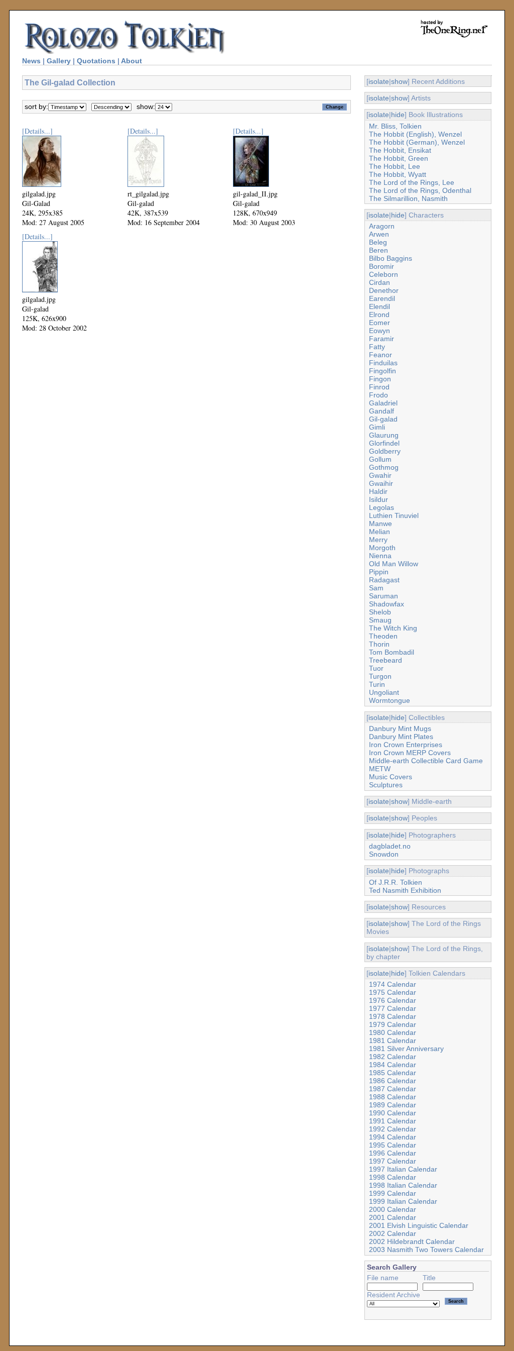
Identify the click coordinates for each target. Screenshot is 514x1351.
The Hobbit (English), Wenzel (415, 134)
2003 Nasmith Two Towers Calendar (426, 1249)
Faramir (381, 339)
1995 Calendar (392, 1145)
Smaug (380, 620)
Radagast (384, 580)
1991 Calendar (392, 1121)
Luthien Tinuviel (394, 515)
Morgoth (382, 548)
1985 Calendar (392, 1073)
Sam (376, 588)
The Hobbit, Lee (394, 166)
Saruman (383, 596)
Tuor (376, 668)
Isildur (378, 499)
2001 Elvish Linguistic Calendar (418, 1225)
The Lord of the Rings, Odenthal (420, 190)
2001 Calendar (392, 1217)
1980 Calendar (392, 1032)
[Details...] (37, 131)
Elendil (379, 306)
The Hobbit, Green (398, 158)
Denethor (384, 290)
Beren (378, 250)
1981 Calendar (392, 1040)
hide (398, 115)
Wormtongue (389, 700)
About (131, 61)
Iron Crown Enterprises (405, 745)
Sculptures (386, 785)
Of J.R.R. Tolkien (395, 882)
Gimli (377, 427)
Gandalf (381, 411)
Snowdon (384, 854)
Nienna (380, 556)
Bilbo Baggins (390, 258)
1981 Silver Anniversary (406, 1049)
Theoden (383, 636)
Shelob (380, 612)
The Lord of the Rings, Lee (411, 182)
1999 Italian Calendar (403, 1201)
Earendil (382, 298)
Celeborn (383, 274)
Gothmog (384, 467)
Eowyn (379, 331)
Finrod (379, 387)
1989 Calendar (392, 1105)
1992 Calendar (392, 1129)
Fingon (380, 379)
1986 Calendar (392, 1081)
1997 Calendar (392, 1161)
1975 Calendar (392, 992)
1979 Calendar (392, 1024)
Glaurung (384, 435)
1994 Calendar (392, 1137)
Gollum (380, 459)
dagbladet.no (390, 846)
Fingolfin (382, 371)
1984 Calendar (392, 1065)
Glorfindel (384, 443)
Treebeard (385, 660)
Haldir (378, 491)
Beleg (378, 242)
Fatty (377, 347)
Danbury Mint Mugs (400, 728)
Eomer (379, 323)
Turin (377, 684)
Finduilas (383, 363)
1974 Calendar (392, 984)
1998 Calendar (392, 1177)
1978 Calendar (392, 1016)
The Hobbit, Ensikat (400, 150)
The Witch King (393, 628)
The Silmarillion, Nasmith (408, 198)
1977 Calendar (392, 1008)
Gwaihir (381, 483)
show (399, 81)
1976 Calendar (392, 1000)
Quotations (96, 61)
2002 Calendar (392, 1233)
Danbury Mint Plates (401, 737)
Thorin (379, 644)
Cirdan (379, 282)
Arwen (379, 234)
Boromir (381, 266)
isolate (378, 81)
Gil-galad (383, 419)
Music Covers (390, 777)
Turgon (380, 676)
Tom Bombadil (391, 652)
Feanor (380, 355)
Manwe (380, 523)
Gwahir (380, 475)
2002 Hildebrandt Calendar (412, 1241)
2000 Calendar (392, 1209)
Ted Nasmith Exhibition (405, 890)
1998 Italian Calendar (403, 1185)
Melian (379, 532)
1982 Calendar (392, 1057)
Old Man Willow (393, 564)
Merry (378, 540)
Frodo (378, 395)
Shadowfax (386, 604)
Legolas (381, 507)
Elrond (379, 314)
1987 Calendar (392, 1089)
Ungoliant (384, 692)
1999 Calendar (392, 1193)
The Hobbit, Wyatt (397, 174)
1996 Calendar (392, 1153)
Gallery (59, 61)
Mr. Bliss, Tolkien (395, 126)
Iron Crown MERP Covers (410, 753)
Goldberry (385, 451)
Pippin (379, 572)
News (31, 61)
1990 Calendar (392, 1113)
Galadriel (383, 403)
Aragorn (382, 226)
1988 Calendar (392, 1097)
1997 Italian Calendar (403, 1169)
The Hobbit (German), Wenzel (417, 142)
